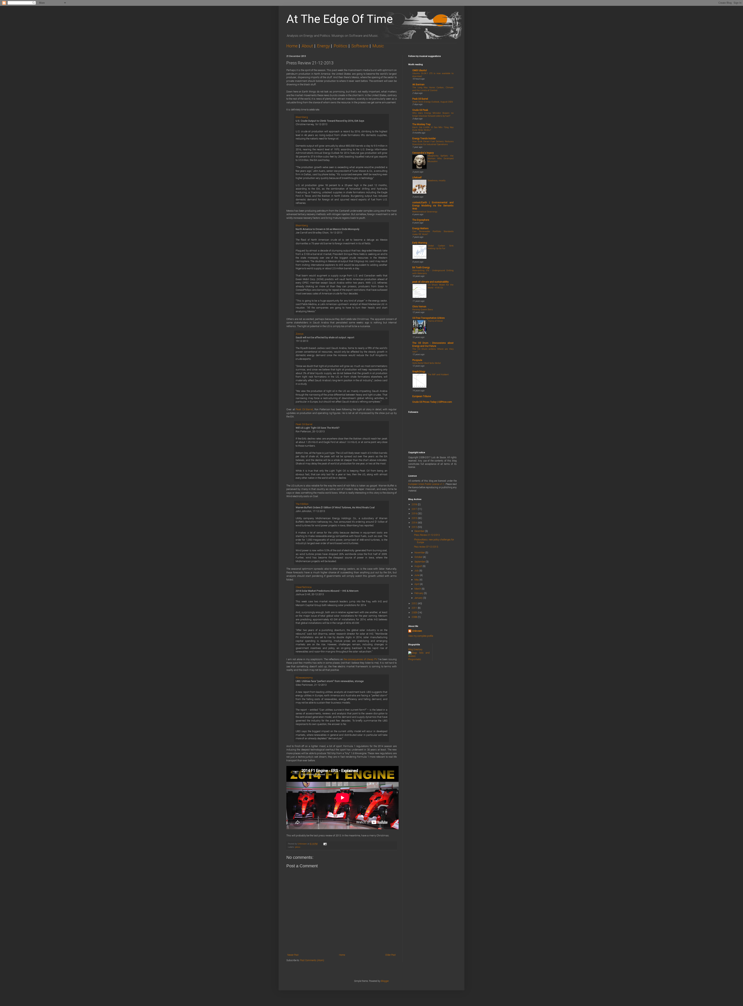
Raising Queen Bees (422, 309)
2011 (415, 608)
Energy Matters (420, 228)
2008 (415, 617)
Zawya (299, 333)
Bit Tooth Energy (421, 267)
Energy (323, 46)
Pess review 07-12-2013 (426, 546)
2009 (415, 612)
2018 (415, 504)
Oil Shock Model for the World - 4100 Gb (441, 286)
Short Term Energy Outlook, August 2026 (432, 101)
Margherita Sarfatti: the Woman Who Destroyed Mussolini (441, 158)
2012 (415, 603)
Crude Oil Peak (420, 110)
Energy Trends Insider (424, 138)
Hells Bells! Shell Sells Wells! (426, 363)
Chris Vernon (419, 306)
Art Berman (418, 84)
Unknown (417, 631)
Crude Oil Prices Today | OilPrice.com (432, 402)
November (419, 552)
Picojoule (417, 360)
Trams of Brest (435, 321)
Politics (340, 46)
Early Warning (419, 242)
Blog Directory (415, 649)
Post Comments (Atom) (312, 960)
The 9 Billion (302, 504)
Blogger (385, 981)
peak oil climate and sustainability (430, 281)
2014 (415, 522)
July (416, 570)
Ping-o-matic (414, 659)
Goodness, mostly (436, 180)
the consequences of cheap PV (360, 659)
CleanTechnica (304, 587)
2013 (415, 527)
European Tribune (421, 396)
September (420, 561)
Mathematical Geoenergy (424, 211)
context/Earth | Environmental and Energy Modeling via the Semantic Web (433, 205)
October (418, 557)
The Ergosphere (420, 220)
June (417, 575)
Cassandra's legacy (423, 152)
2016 (415, 513)
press (297, 847)
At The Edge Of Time (339, 19)
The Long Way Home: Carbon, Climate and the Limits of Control (433, 89)
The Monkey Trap (421, 124)
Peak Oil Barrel (304, 409)
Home (292, 46)
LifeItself (417, 177)
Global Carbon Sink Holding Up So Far (441, 247)
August (418, 566)
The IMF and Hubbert (438, 374)
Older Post (390, 955)
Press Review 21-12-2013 (427, 535)
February (419, 593)
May (416, 579)
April (417, 584)
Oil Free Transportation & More (428, 318)
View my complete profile (420, 636)
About (307, 46)
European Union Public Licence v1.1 (426, 484)
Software (359, 46)
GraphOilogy (418, 371)
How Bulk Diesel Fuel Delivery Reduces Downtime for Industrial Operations (433, 143)
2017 (415, 509)
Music (378, 46)
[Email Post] (324, 844)
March (418, 588)
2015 (415, 518)
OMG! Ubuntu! (419, 70)
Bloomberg (302, 117)
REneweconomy (304, 677)
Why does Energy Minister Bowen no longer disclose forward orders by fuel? (433, 114)
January (418, 598)
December (419, 531)
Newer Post (293, 955)
